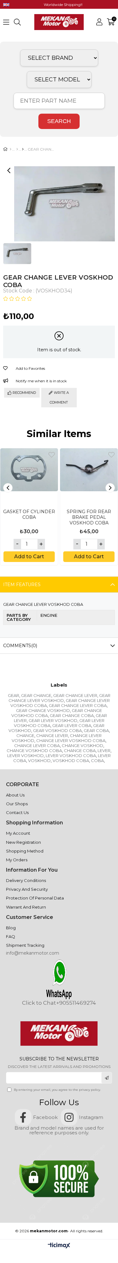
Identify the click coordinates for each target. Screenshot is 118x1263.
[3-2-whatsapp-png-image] (59, 979)
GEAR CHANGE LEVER (75, 695)
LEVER (104, 750)
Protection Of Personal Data (35, 897)
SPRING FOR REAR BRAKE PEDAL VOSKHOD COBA (89, 517)
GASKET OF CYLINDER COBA (29, 514)
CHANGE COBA (80, 750)
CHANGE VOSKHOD (82, 745)
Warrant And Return (26, 907)
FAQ (10, 936)
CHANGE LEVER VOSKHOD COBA (70, 740)
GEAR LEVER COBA (71, 725)
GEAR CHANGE (36, 695)
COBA (97, 760)
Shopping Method (24, 850)
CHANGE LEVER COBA (37, 745)
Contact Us (17, 812)
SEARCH (59, 121)
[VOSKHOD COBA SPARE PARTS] (23, 149)
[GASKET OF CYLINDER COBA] (29, 477)
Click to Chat (39, 1003)
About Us (15, 794)
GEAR (13, 695)
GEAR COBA (96, 730)
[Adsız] (59, 1033)
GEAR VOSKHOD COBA (57, 730)
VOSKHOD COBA (71, 760)
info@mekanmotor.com (32, 953)
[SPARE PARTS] (17, 149)
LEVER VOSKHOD (25, 755)
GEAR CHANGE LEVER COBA (78, 705)
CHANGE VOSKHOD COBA (34, 750)
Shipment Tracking (25, 945)
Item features (22, 584)
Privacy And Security (27, 889)
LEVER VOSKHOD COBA (71, 755)
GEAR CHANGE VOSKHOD (43, 710)
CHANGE (25, 735)
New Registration (23, 842)
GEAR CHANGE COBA (72, 715)
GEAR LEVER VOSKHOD (53, 720)
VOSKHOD (39, 760)
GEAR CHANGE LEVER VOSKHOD (59, 698)
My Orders (16, 859)
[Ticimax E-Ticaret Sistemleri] (59, 1246)
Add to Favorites (51, 454)
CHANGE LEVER (52, 735)
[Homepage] (10, 149)
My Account (18, 833)
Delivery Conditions (26, 880)
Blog (11, 927)
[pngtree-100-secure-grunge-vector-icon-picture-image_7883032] (59, 1178)
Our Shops (17, 803)
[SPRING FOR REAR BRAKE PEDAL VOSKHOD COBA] (89, 477)
